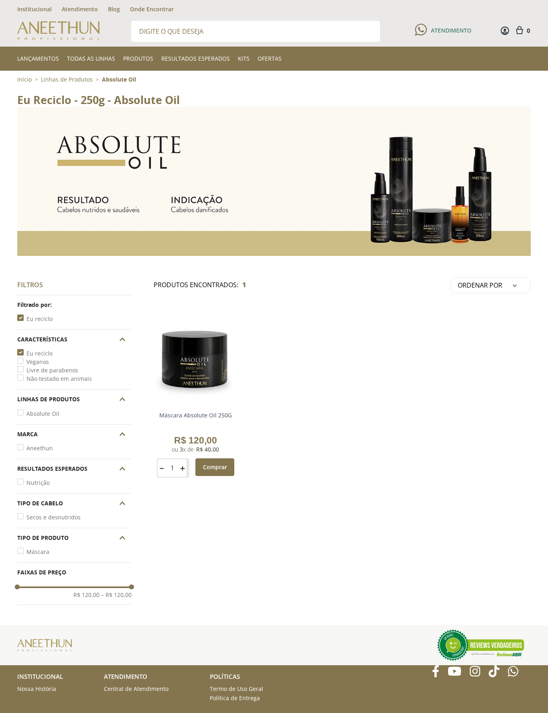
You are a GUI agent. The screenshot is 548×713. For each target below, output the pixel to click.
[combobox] (255, 31)
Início (24, 79)
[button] (74, 305)
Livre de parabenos (52, 370)
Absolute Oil (119, 79)
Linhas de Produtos (67, 79)
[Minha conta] (505, 31)
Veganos (37, 362)
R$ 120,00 (86, 595)
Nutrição (38, 482)
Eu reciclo (39, 319)
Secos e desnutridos (53, 517)
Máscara (37, 552)
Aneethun (39, 448)
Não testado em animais (59, 378)
